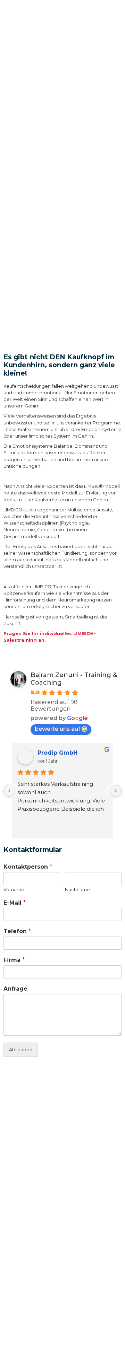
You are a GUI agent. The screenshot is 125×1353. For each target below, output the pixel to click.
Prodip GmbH (57, 752)
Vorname (13, 889)
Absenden (20, 1049)
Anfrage (15, 988)
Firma (14, 960)
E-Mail (14, 902)
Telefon (17, 931)
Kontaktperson (27, 866)
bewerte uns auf (57, 729)
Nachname (77, 889)
